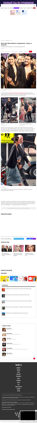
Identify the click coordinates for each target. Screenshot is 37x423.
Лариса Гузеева (9, 353)
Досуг (25, 8)
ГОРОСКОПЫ (18, 376)
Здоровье (28, 8)
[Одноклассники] (17, 413)
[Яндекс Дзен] (18, 415)
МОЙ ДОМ (18, 374)
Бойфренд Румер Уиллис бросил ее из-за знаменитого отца (29, 254)
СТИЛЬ (18, 382)
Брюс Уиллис (21, 51)
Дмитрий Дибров (9, 348)
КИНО (18, 372)
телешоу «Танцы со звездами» (5, 51)
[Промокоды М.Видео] (23, 278)
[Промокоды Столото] (4, 278)
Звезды (5, 8)
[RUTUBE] (16, 415)
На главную (2, 40)
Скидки (35, 8)
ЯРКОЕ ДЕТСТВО (18, 386)
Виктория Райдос (9, 343)
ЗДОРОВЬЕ (18, 380)
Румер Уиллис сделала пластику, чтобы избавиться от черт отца (6, 254)
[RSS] (18, 416)
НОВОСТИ (18, 367)
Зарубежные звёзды (15, 51)
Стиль (32, 8)
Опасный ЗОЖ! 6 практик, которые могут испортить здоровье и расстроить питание (17, 294)
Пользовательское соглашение (6, 407)
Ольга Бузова (9, 338)
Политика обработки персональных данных (8, 409)
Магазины (4, 273)
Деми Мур (26, 51)
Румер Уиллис (32, 236)
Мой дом (11, 8)
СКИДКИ (18, 388)
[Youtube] (19, 413)
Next (35, 278)
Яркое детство (16, 8)
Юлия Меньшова (9, 333)
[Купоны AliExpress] (32, 278)
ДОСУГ (18, 378)
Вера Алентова (9, 328)
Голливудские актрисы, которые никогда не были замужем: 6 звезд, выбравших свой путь (18, 288)
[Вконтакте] (15, 413)
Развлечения (7, 40)
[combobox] (17, 358)
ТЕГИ (18, 384)
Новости (2, 8)
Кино (8, 8)
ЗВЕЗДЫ (18, 370)
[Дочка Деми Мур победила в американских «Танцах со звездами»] (7, 238)
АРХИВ (18, 390)
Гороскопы (21, 8)
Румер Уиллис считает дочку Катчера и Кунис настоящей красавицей (18, 254)
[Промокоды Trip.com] (14, 278)
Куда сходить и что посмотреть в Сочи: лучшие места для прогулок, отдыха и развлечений (18, 300)
